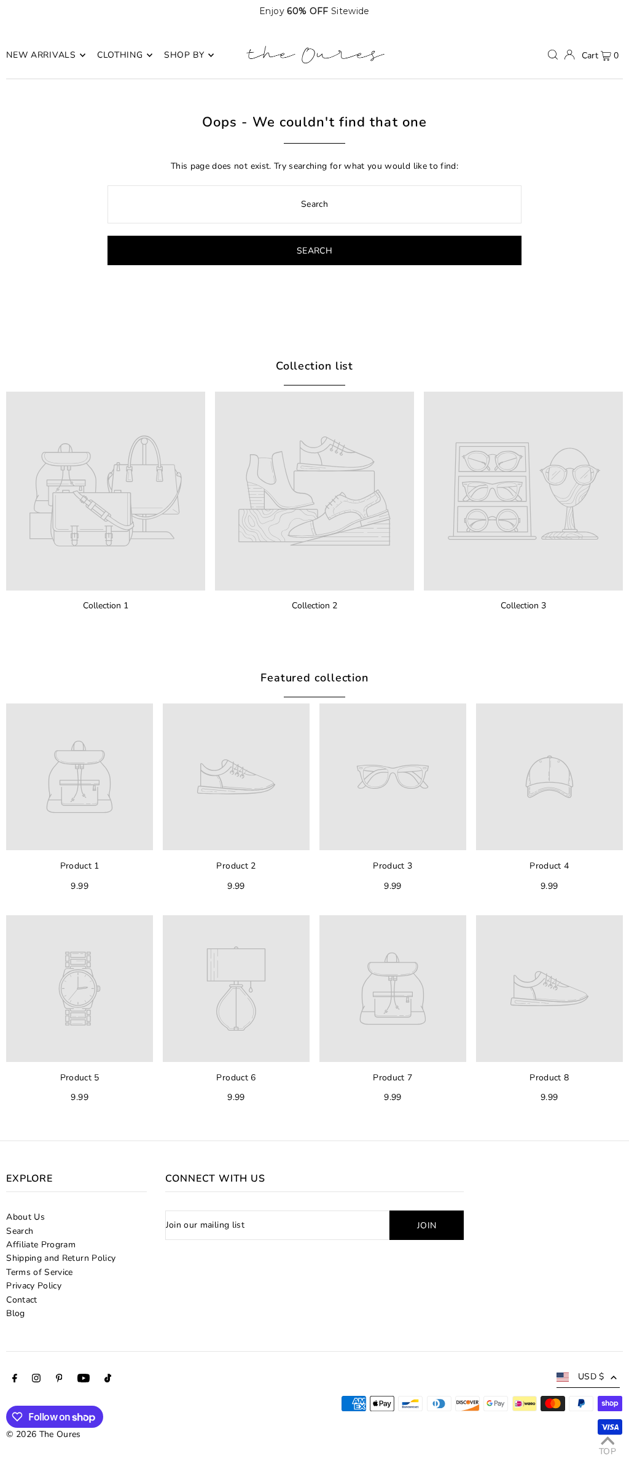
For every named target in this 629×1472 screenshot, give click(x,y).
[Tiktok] (107, 1380)
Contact (21, 1300)
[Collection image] (105, 491)
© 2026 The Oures (43, 1434)
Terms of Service (39, 1272)
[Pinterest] (59, 1380)
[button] (600, 11)
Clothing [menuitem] (120, 55)
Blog (15, 1313)
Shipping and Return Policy (60, 1258)
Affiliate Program (41, 1244)
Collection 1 (105, 605)
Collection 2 (314, 605)
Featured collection (314, 677)
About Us (25, 1217)
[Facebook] (14, 1380)
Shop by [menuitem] (184, 55)
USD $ (591, 1376)
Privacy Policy (33, 1286)
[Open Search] (552, 54)
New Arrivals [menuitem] (41, 55)
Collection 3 (523, 605)
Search (19, 1231)
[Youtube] (83, 1380)
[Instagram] (36, 1380)
